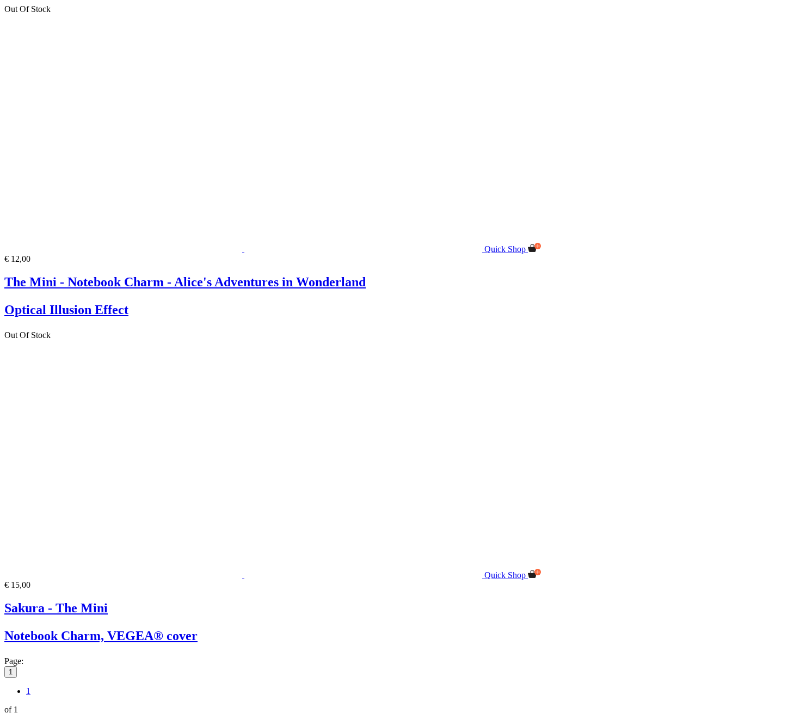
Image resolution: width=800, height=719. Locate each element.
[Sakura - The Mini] (244, 575)
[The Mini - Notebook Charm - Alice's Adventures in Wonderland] (244, 249)
